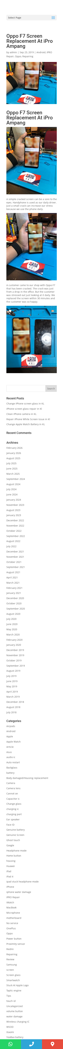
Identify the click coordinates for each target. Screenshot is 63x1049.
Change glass (13, 803)
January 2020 (13, 644)
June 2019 (11, 681)
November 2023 (15, 504)
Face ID (10, 824)
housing (10, 860)
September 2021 (15, 567)
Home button (13, 855)
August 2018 (13, 707)
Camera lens (13, 788)
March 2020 (13, 634)
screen (10, 969)
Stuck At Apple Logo (17, 985)
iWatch (10, 902)
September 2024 (15, 479)
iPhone (10, 886)
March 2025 (13, 473)
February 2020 (14, 639)
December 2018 (15, 701)
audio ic (10, 757)
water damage (14, 1016)
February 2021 (14, 587)
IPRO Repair (13, 897)
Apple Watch (13, 741)
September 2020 (15, 608)
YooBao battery (14, 1037)
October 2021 (14, 562)
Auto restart (13, 762)
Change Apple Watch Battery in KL (26, 424)
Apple (9, 736)
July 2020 (11, 618)
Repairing (27, 56)
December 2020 (15, 598)
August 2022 (13, 541)
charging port (14, 814)
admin (13, 52)
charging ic (12, 809)
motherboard (13, 918)
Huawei (10, 866)
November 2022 (15, 525)
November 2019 (15, 655)
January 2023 (13, 515)
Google (10, 845)
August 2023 (13, 510)
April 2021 (12, 577)
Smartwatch (13, 980)
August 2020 (13, 613)
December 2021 (15, 551)
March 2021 (13, 582)
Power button (14, 938)
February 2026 (14, 447)
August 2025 (13, 458)
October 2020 (14, 603)
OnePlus (11, 928)
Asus (9, 752)
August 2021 (13, 572)
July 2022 (11, 546)
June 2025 (11, 468)
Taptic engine (13, 990)
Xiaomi (10, 1032)
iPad (8, 871)
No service (12, 923)
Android (41, 52)
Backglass (11, 767)
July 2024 (11, 489)
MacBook (11, 907)
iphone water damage (18, 892)
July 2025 (11, 463)
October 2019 (14, 660)
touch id (11, 1001)
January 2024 (13, 499)
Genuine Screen (15, 835)
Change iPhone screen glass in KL (25, 403)
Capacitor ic (13, 798)
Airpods (10, 726)
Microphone (13, 912)
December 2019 (15, 650)
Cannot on (12, 793)
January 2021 (13, 593)
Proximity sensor (15, 943)
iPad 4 (9, 876)
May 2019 (11, 686)
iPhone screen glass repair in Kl (24, 408)
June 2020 (11, 624)
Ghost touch (13, 840)
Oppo (18, 56)
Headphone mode (16, 850)
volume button (14, 1011)
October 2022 (14, 530)
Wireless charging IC (17, 1021)
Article (10, 746)
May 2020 (11, 629)
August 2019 (13, 670)
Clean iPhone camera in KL (21, 414)
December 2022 (15, 520)
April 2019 (12, 691)
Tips (8, 995)
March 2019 (13, 696)
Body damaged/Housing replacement (27, 778)
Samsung (11, 964)
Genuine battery (15, 829)
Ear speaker (13, 819)
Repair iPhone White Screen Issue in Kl (28, 419)
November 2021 (15, 556)
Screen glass (13, 975)
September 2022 (15, 536)
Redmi (10, 949)
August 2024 (13, 484)
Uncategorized (14, 1006)
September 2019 (15, 665)
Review (10, 959)
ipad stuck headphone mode (22, 881)
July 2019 (11, 676)
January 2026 (13, 453)
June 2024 (11, 494)
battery (10, 772)
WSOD (9, 1026)
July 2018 (11, 712)
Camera (10, 783)
